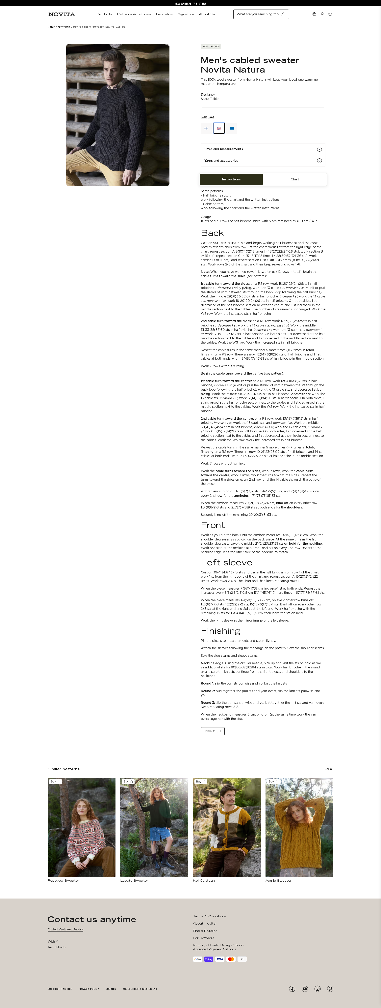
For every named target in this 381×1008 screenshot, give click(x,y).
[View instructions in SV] (231, 128)
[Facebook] (292, 989)
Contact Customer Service (65, 929)
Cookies (111, 989)
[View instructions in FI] (206, 128)
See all (329, 769)
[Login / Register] (322, 14)
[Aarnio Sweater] (299, 830)
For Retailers (203, 938)
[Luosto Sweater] (154, 830)
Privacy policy (89, 989)
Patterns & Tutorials (134, 14)
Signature (186, 14)
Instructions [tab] (231, 179)
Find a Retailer (205, 931)
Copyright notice (60, 989)
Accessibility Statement (140, 989)
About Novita (204, 923)
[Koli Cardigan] (227, 830)
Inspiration (164, 14)
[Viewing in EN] (219, 128)
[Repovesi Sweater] (81, 830)
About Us (207, 14)
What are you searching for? (258, 14)
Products (104, 14)
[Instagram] (317, 989)
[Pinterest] (330, 989)
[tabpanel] (263, 459)
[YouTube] (305, 989)
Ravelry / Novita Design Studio (218, 945)
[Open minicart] (330, 14)
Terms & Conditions (209, 916)
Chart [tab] (295, 179)
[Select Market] (314, 14)
